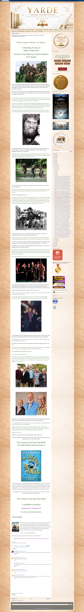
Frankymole (16, 557)
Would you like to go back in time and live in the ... (62, 192)
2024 (55, 157)
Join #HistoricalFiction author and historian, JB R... (62, 198)
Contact (32, 31)
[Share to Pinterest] (29, 545)
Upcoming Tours (67, 29)
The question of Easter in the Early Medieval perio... (62, 196)
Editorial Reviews (59, 63)
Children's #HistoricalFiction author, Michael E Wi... (62, 177)
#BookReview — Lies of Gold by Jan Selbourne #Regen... (63, 193)
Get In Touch (62, 69)
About (16, 29)
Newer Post (14, 598)
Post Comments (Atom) (19, 600)
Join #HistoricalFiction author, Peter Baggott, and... (62, 202)
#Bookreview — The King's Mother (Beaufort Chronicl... (62, 225)
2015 (55, 246)
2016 (55, 245)
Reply (15, 554)
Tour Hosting (14, 31)
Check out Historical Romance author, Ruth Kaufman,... (62, 230)
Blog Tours (51, 29)
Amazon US (36, 508)
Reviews (55, 29)
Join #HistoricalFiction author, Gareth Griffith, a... (61, 229)
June (55, 172)
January (56, 241)
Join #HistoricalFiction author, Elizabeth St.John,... (62, 234)
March (56, 238)
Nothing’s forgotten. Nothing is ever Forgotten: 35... (62, 186)
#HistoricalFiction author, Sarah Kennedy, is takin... (62, 210)
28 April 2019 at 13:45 (21, 557)
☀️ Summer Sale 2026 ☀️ (30, 29)
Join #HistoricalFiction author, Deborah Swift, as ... (62, 224)
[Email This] (25, 545)
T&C (36, 31)
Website (23, 538)
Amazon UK (26, 508)
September (56, 168)
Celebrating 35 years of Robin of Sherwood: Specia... (62, 176)
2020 (55, 162)
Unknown (15, 569)
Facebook (43, 538)
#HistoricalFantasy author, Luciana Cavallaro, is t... (62, 215)
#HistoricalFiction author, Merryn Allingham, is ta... (62, 221)
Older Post (48, 598)
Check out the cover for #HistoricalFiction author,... (62, 235)
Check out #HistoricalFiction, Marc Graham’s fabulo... (62, 206)
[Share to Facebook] (28, 545)
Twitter (47, 538)
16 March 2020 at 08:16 (21, 569)
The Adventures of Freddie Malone (33, 538)
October (56, 167)
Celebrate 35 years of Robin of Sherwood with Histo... (62, 185)
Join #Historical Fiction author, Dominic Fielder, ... (62, 220)
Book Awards (61, 29)
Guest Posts (46, 29)
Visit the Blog (57, 60)
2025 (55, 156)
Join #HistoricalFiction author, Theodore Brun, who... (62, 207)
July (55, 171)
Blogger (47, 608)
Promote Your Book (21, 29)
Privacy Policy (40, 31)
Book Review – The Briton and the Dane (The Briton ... (62, 216)
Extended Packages (39, 29)
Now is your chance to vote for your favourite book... (62, 211)
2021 (55, 161)
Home (13, 29)
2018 (55, 242)
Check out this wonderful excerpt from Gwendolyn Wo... (62, 201)
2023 (55, 158)
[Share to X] (27, 545)
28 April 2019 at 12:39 (22, 551)
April (55, 175)
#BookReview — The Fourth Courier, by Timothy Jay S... (63, 233)
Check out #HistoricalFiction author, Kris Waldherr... (62, 219)
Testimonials (28, 31)
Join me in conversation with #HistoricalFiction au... (62, 187)
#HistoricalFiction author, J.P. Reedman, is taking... (62, 181)
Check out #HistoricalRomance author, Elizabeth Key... (62, 212)
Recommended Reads (20, 31)
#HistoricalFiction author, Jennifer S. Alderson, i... (61, 226)
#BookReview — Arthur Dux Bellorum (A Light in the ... (62, 205)
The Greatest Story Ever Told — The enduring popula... (62, 197)
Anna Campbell (16, 551)
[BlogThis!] (26, 545)
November (56, 166)
